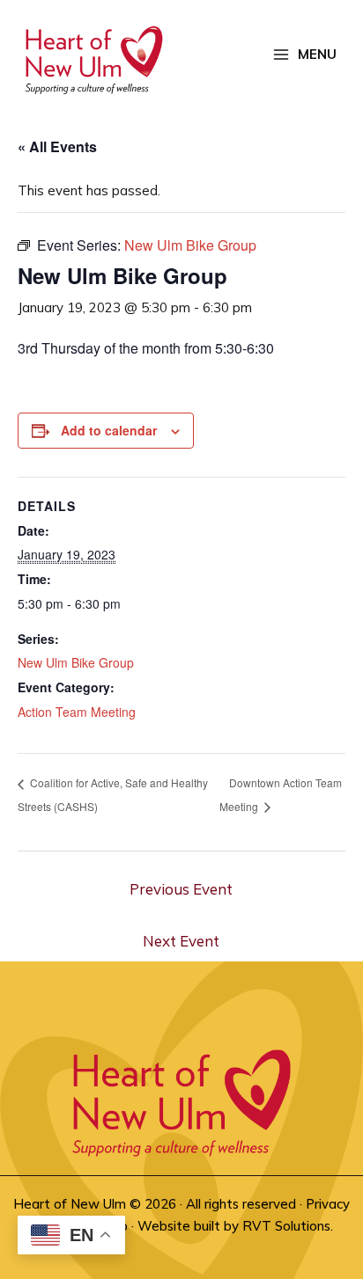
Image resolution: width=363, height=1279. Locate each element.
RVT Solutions (286, 1225)
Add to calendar (109, 430)
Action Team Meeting (77, 711)
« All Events (57, 146)
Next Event (181, 941)
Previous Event (181, 889)
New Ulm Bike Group (76, 662)
